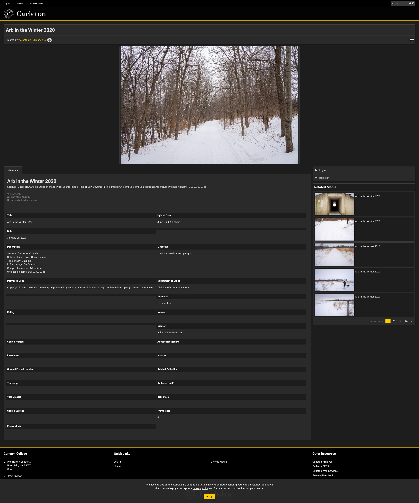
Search (413, 3)
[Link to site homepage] (25, 14)
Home (20, 3)
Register (324, 177)
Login (322, 170)
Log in (6, 3)
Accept (209, 496)
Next (408, 321)
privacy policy (200, 488)
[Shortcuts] (412, 39)
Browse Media (36, 3)
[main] (209, 234)
